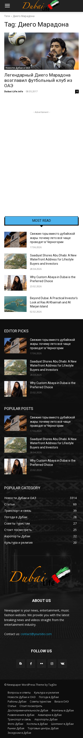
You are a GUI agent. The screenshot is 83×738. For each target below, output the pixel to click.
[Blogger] (20, 664)
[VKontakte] (62, 664)
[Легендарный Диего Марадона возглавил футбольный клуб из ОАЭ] (41, 51)
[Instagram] (52, 664)
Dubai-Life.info (13, 91)
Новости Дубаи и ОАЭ (18, 67)
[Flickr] (41, 664)
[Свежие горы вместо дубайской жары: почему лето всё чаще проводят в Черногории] (15, 239)
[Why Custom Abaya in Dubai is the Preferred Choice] (15, 283)
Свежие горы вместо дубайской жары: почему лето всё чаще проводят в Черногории (52, 238)
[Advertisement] (41, 155)
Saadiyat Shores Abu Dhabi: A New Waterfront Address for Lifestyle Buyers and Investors (53, 259)
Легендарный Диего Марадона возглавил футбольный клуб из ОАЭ (38, 80)
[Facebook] (31, 664)
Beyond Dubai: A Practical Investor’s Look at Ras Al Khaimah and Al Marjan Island (54, 302)
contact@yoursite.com (36, 634)
